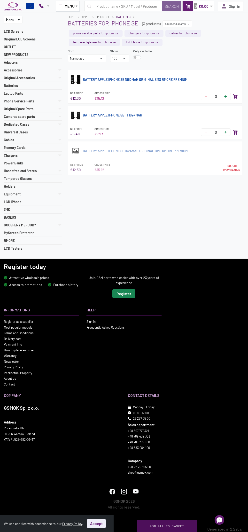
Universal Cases (16, 132)
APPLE (86, 16)
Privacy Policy (13, 367)
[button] (198, 6)
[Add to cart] (235, 96)
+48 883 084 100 (139, 448)
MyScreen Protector (19, 233)
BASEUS (10, 217)
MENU (70, 6)
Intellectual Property (18, 373)
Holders (10, 186)
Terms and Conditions (18, 333)
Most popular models (18, 327)
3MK (7, 210)
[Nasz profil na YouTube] (135, 491)
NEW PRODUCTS (16, 55)
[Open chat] (219, 520)
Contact (9, 384)
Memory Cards (14, 148)
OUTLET (10, 47)
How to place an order (19, 350)
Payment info (13, 344)
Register (123, 293)
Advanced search (175, 23)
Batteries (11, 86)
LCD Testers (13, 248)
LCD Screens (13, 31)
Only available (142, 51)
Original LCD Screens (20, 39)
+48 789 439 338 (139, 436)
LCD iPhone (13, 202)
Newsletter (11, 361)
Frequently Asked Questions (105, 327)
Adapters (11, 62)
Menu (10, 20)
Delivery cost (13, 338)
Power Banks (13, 163)
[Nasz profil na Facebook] (112, 491)
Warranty (10, 356)
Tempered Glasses (18, 179)
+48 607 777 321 (138, 430)
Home (71, 16)
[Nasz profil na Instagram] (124, 491)
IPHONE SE (103, 16)
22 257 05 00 (141, 418)
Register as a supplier (18, 322)
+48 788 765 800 (139, 442)
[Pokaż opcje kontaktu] (44, 6)
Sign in (234, 6)
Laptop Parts (13, 93)
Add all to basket (167, 526)
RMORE (9, 241)
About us (10, 378)
